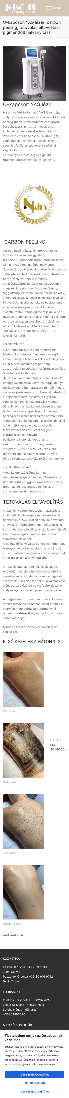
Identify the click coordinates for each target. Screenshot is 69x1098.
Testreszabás (34, 1082)
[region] (34, 1064)
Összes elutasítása (34, 1091)
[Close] (63, 1035)
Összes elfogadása (34, 1074)
